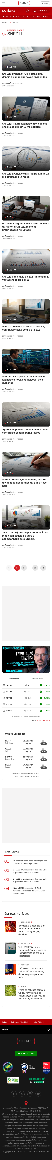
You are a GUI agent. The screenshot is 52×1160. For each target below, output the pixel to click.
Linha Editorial (38, 1022)
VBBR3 (9, 711)
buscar (27, 11)
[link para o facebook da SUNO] (14, 1093)
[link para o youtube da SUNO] (38, 1093)
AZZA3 (9, 692)
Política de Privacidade (20, 1022)
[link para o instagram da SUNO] (30, 1093)
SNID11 (38, 17)
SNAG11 (18, 17)
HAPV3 (9, 685)
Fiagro (11, 67)
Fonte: (41, 720)
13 (35, 568)
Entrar (45, 3)
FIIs (9, 217)
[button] (41, 11)
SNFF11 (48, 17)
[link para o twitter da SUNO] (22, 1093)
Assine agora (26, 1053)
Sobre (4, 1022)
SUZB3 (9, 704)
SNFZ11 (8, 17)
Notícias (5, 22)
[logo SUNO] (24, 3)
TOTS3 (9, 698)
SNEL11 (28, 17)
